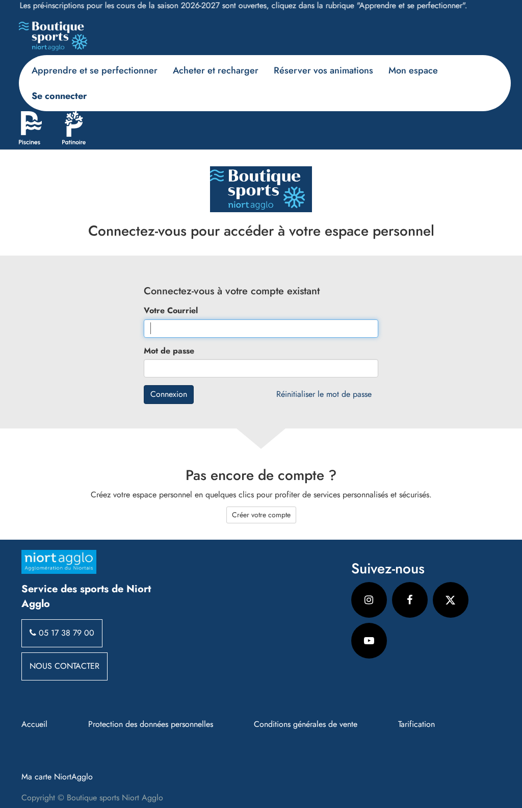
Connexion (168, 394)
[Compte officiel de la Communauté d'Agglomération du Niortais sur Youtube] (369, 641)
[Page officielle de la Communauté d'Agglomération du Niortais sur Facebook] (410, 600)
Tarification (416, 724)
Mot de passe (169, 351)
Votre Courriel (171, 310)
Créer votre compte (261, 515)
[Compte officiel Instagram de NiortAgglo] (369, 600)
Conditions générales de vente (305, 724)
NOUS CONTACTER (64, 666)
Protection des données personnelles (150, 724)
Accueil (34, 724)
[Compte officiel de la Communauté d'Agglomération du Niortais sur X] (450, 600)
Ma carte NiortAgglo (57, 776)
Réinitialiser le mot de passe (324, 394)
